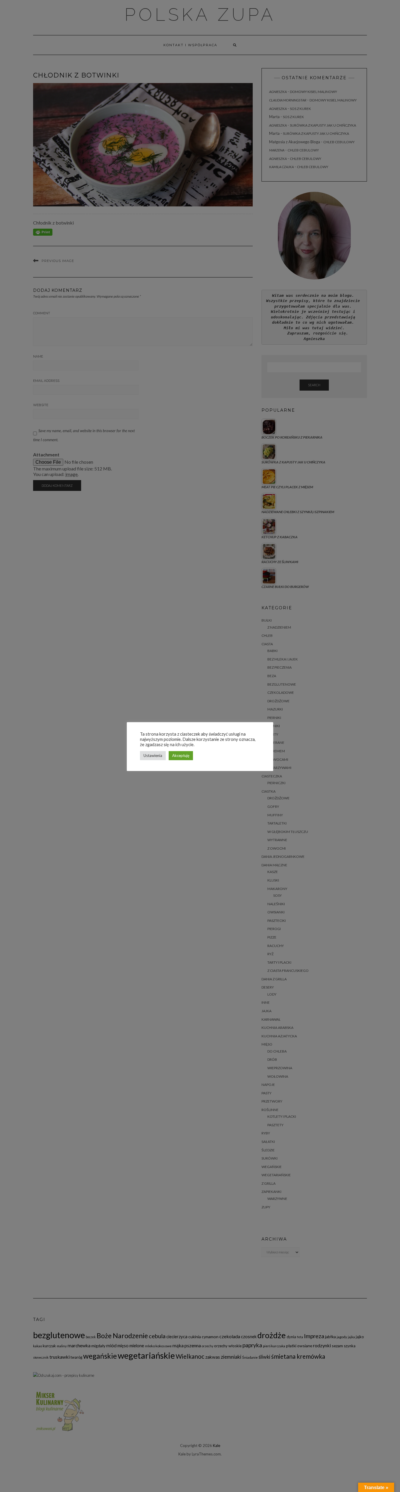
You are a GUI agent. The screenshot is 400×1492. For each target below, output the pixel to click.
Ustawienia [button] (152, 755)
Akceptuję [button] (180, 755)
